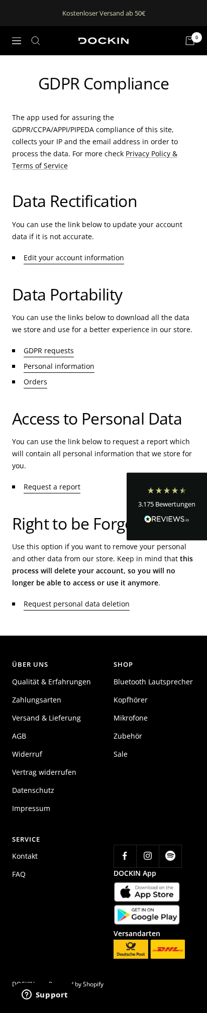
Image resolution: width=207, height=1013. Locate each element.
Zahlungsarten (36, 699)
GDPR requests (49, 350)
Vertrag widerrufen (44, 772)
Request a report (52, 486)
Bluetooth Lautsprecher (153, 681)
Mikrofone (131, 718)
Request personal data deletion (77, 604)
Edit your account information (74, 257)
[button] (167, 507)
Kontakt (25, 856)
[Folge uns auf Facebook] (125, 856)
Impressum (31, 808)
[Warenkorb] (190, 40)
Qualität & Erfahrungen (51, 681)
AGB (19, 736)
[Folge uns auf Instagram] (147, 856)
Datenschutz (33, 790)
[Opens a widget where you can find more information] (44, 995)
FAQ (19, 874)
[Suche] (35, 40)
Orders (35, 381)
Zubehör (128, 736)
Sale (121, 754)
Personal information (59, 366)
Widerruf (27, 754)
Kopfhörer (131, 699)
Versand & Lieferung (46, 718)
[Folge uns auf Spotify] (170, 856)
